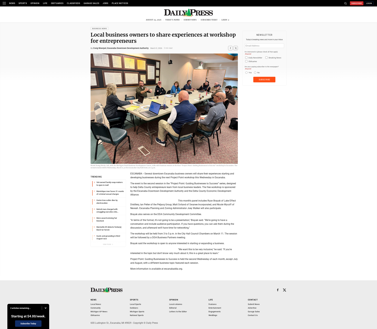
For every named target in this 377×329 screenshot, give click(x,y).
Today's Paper (172, 20)
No (258, 72)
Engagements (215, 311)
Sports (23, 3)
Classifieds (73, 3)
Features (212, 304)
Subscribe (356, 3)
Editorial (173, 308)
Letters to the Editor (178, 311)
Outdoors (134, 308)
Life (45, 3)
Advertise (252, 308)
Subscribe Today (209, 20)
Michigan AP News (99, 311)
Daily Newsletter (255, 58)
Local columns (175, 304)
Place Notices (120, 3)
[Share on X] (235, 48)
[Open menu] (4, 3)
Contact (253, 300)
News (12, 3)
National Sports (137, 315)
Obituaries (57, 3)
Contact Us (253, 315)
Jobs (105, 3)
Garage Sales (91, 3)
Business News (99, 29)
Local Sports (135, 304)
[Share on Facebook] (230, 48)
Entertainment (215, 308)
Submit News (190, 20)
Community (96, 308)
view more (107, 244)
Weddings (213, 315)
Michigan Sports (137, 311)
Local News (96, 304)
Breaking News (275, 58)
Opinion (34, 3)
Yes (250, 72)
